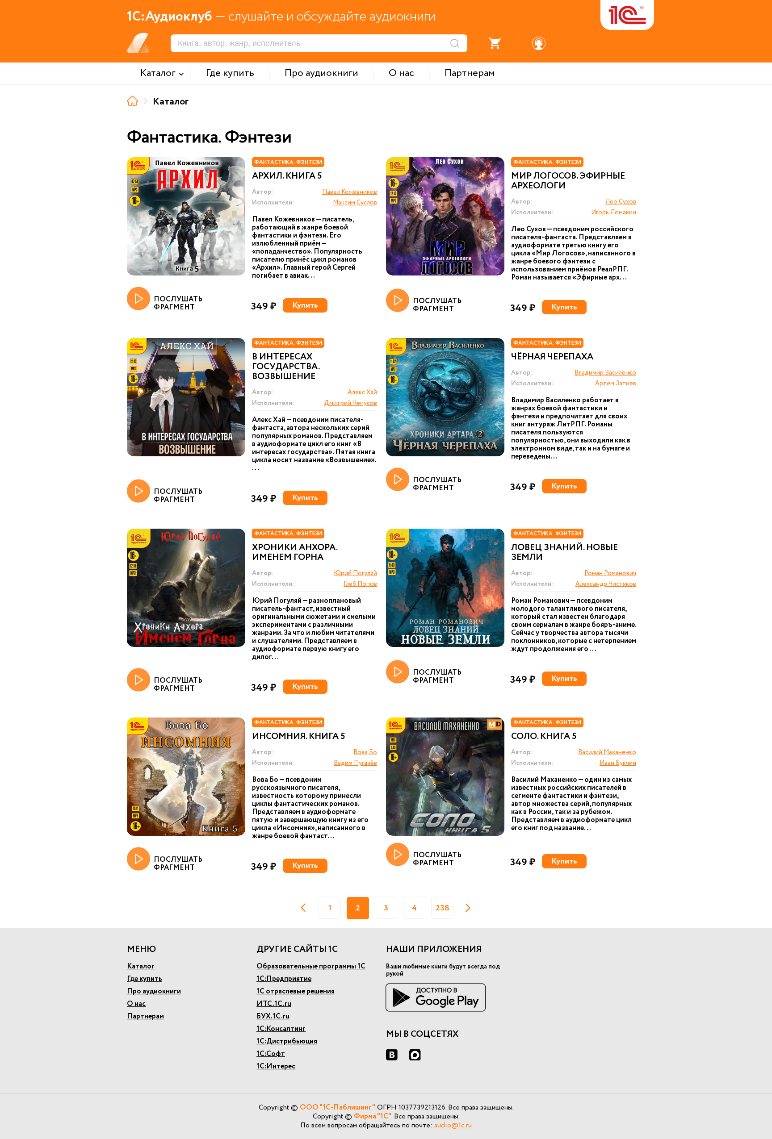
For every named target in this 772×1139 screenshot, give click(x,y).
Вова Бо (365, 752)
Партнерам (145, 1016)
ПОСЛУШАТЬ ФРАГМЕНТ (178, 303)
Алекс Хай (362, 392)
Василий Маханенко (607, 752)
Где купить (144, 979)
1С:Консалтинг (281, 1029)
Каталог (141, 966)
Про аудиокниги (154, 991)
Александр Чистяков (605, 584)
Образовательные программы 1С (310, 966)
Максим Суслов (355, 202)
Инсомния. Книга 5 (298, 737)
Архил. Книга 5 (287, 176)
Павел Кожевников (349, 192)
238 (442, 908)
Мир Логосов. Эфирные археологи (568, 181)
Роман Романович (610, 573)
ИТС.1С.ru (273, 1004)
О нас (136, 1004)
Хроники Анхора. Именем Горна (294, 553)
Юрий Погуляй (355, 573)
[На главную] (132, 101)
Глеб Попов (360, 584)
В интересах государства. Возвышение (285, 367)
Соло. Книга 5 (544, 737)
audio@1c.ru (453, 1125)
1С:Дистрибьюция (286, 1041)
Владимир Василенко (605, 372)
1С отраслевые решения (295, 991)
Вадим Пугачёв (355, 763)
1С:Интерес (275, 1066)
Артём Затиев (615, 383)
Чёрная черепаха (552, 357)
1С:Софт (270, 1054)
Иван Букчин (618, 763)
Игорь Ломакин (613, 212)
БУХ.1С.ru (273, 1016)
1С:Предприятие (283, 979)
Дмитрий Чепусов (350, 403)
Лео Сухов (620, 201)
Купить (305, 305)
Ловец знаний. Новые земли (564, 553)
